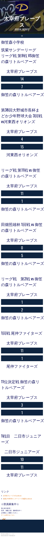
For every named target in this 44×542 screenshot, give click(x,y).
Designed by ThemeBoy (8, 535)
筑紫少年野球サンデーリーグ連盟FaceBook (17, 499)
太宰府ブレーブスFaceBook (12, 496)
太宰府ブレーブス (22, 21)
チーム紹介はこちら (8, 515)
